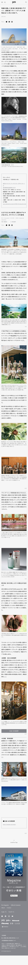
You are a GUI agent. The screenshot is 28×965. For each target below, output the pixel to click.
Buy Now (13, 895)
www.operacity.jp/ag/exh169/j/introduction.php (14, 204)
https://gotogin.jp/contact (9, 824)
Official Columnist (16, 905)
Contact (9, 907)
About (3, 907)
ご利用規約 (3, 935)
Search (10, 912)
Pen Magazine (5, 905)
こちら (5, 676)
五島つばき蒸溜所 (14, 731)
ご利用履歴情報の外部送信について (8, 940)
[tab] (2, 2)
